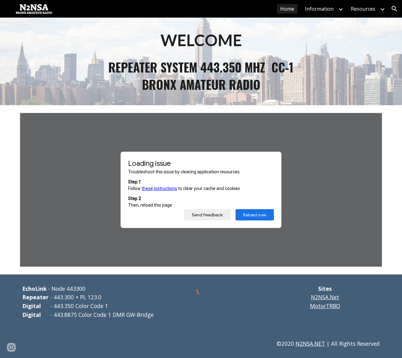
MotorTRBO (325, 306)
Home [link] (287, 8)
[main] (201, 39)
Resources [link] (363, 8)
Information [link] (319, 8)
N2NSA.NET (310, 343)
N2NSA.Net (325, 297)
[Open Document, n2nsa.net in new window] (370, 121)
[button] (394, 8)
